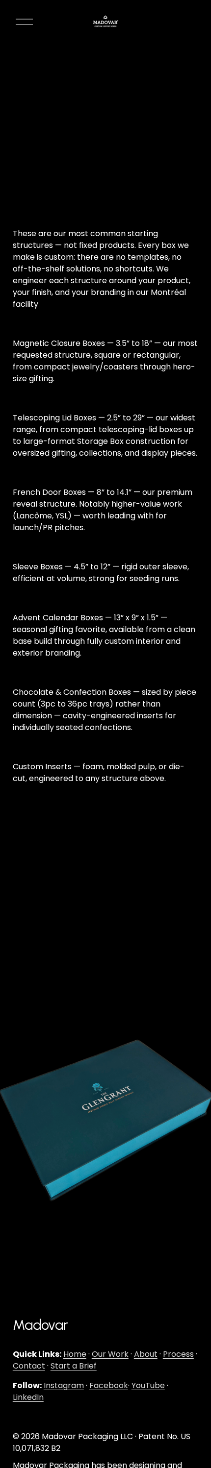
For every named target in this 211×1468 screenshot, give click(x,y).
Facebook (108, 1385)
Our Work (110, 1354)
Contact (29, 1365)
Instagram (64, 1385)
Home (74, 1354)
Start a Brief (74, 1365)
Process (178, 1354)
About (146, 1354)
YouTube (148, 1385)
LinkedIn (28, 1397)
